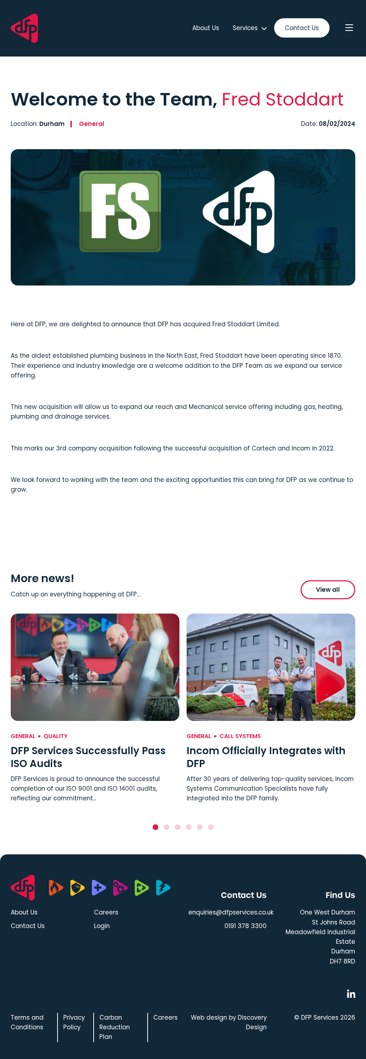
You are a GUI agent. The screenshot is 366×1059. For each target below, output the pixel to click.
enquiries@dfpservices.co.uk (230, 912)
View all (328, 589)
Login (102, 926)
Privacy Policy (74, 1022)
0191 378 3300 (245, 926)
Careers (106, 912)
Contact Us (302, 28)
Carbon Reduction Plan (114, 1027)
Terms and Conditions (27, 1022)
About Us (205, 28)
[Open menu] (349, 28)
